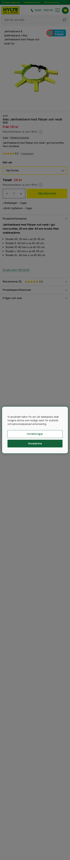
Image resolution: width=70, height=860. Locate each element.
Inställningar (35, 433)
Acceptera (35, 443)
